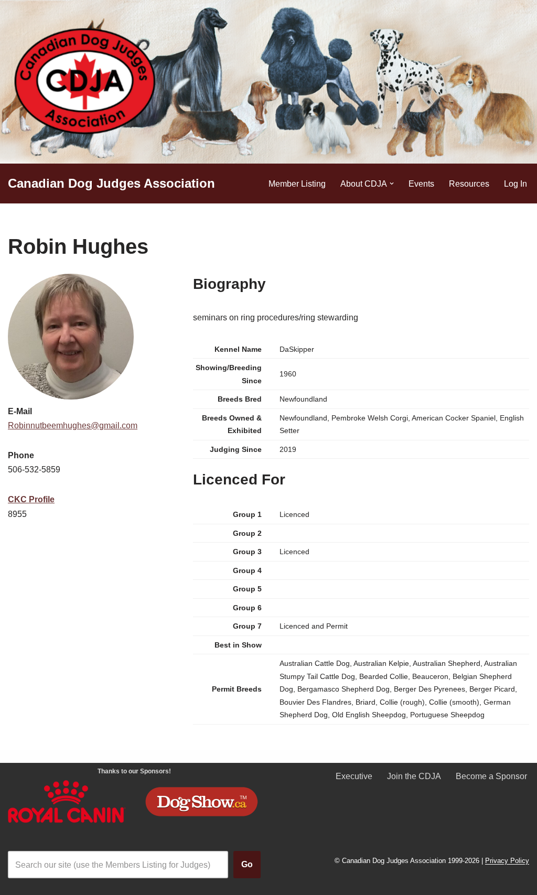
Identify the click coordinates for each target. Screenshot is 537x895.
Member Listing (297, 183)
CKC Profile (31, 499)
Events (421, 183)
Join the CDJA (414, 776)
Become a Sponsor (491, 776)
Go (247, 864)
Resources (469, 183)
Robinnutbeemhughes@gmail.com (72, 425)
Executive (354, 776)
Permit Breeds (237, 689)
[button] (392, 183)
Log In (515, 183)
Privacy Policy (507, 861)
